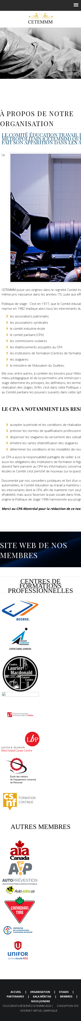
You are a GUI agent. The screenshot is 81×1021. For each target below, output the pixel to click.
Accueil (16, 992)
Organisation (40, 992)
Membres (66, 996)
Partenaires (15, 996)
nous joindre (40, 1001)
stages (64, 992)
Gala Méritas (42, 996)
